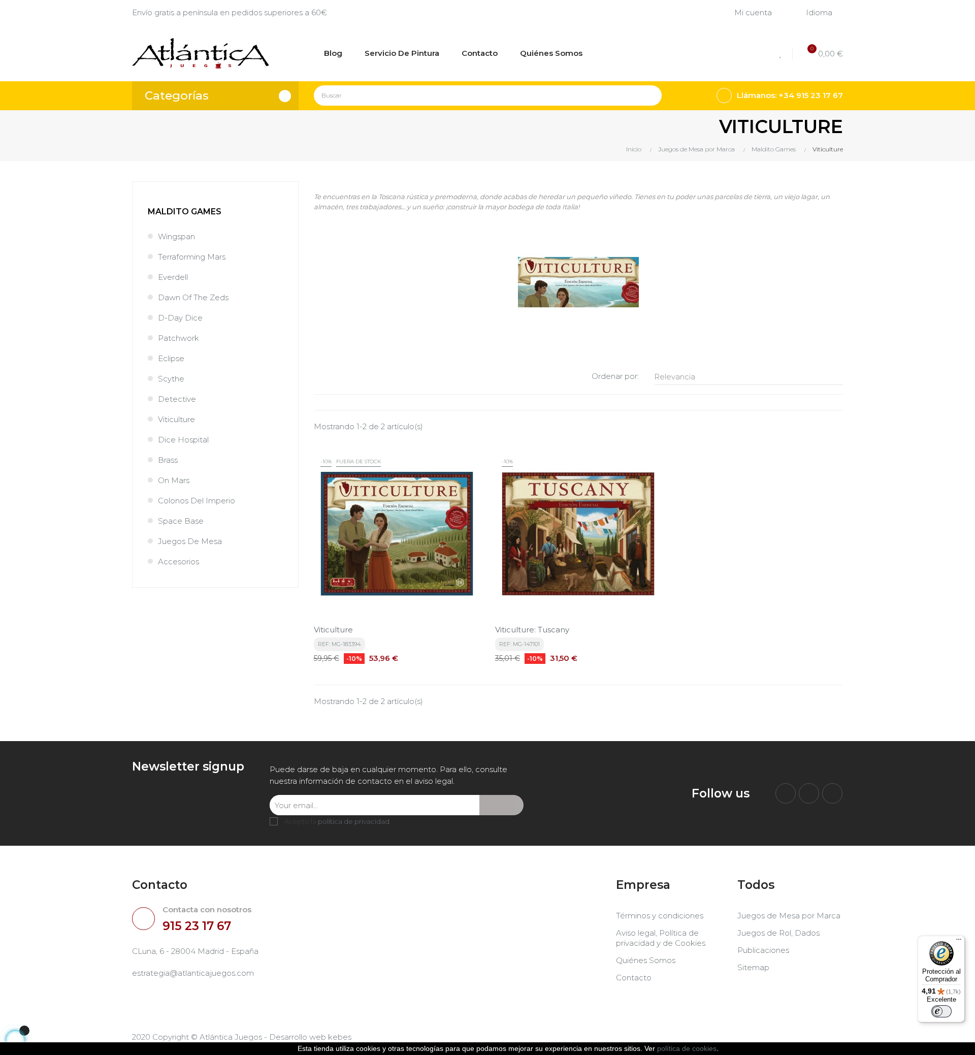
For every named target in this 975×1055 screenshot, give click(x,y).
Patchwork (178, 338)
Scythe (171, 378)
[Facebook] (785, 793)
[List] (335, 376)
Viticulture (176, 419)
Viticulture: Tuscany (532, 629)
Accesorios (178, 561)
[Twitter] (809, 793)
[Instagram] (832, 793)
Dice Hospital (183, 439)
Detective (177, 399)
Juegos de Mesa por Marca (788, 915)
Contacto (634, 977)
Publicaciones (763, 950)
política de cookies (687, 1048)
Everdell (173, 277)
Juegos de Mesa (190, 541)
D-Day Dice (180, 318)
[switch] (941, 1011)
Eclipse (171, 358)
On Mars (173, 480)
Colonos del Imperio (196, 500)
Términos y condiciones (659, 915)
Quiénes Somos (645, 960)
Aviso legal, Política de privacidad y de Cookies (660, 938)
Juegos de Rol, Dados (778, 933)
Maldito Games (184, 211)
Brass (168, 460)
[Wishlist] (782, 53)
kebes (339, 1037)
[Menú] (959, 942)
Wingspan (176, 236)
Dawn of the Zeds (193, 297)
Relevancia (745, 376)
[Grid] (320, 376)
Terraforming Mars (191, 257)
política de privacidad (353, 821)
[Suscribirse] (501, 805)
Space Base (181, 521)
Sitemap (753, 967)
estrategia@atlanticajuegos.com (193, 973)
